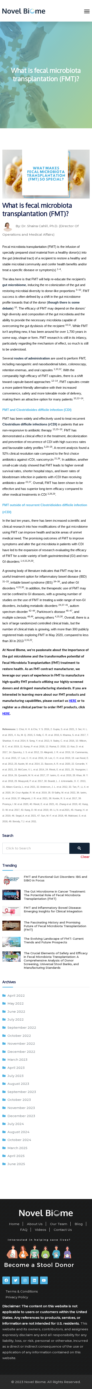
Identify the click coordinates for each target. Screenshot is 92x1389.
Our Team (58, 1224)
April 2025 (16, 1156)
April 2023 (16, 1068)
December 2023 (21, 1116)
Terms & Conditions (22, 1291)
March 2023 (17, 1059)
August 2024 (18, 1132)
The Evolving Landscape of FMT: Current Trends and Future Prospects (54, 940)
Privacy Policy (17, 1297)
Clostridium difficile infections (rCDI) (29, 424)
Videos (40, 1230)
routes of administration (32, 358)
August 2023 (18, 1084)
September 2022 (21, 1027)
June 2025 (16, 1164)
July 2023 (15, 1076)
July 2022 (15, 1019)
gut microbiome (14, 285)
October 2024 (19, 1140)
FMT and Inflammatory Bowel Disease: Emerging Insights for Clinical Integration (53, 909)
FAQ (23, 1230)
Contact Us (63, 1230)
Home (14, 1224)
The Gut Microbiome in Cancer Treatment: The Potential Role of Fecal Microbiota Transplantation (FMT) (55, 895)
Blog (79, 1224)
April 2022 (16, 995)
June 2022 (16, 1011)
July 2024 (15, 1124)
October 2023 (19, 1100)
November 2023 (21, 1108)
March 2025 (17, 1148)
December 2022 (21, 1052)
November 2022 (21, 1043)
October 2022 (19, 1036)
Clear (85, 857)
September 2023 (21, 1092)
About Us (35, 1224)
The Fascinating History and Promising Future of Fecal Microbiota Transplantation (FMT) (55, 926)
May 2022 (15, 1003)
